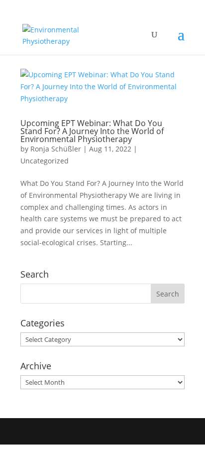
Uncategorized (44, 160)
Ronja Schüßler (55, 148)
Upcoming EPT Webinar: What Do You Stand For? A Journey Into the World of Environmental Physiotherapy (92, 131)
